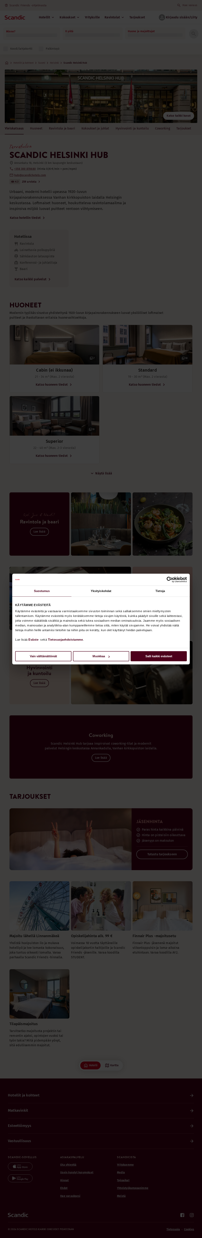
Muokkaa (99, 656)
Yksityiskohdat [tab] (101, 591)
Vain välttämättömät (43, 656)
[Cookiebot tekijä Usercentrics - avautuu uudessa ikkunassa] (169, 580)
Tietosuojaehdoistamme (65, 639)
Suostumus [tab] (42, 591)
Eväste (33, 639)
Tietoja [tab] (160, 591)
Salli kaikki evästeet (158, 656)
